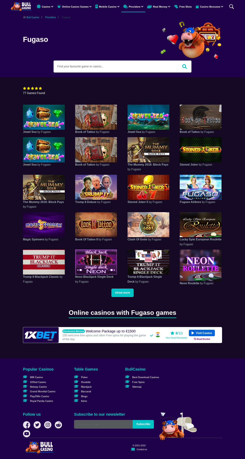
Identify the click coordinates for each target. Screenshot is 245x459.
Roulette (85, 382)
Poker (84, 377)
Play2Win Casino (39, 396)
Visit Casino (203, 333)
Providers (134, 6)
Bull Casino (32, 17)
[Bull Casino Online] (21, 6)
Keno (83, 400)
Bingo (84, 396)
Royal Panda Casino (41, 400)
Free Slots (185, 6)
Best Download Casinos (145, 377)
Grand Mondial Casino (42, 391)
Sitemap (136, 386)
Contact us (142, 449)
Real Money (160, 6)
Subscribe (143, 424)
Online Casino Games (75, 6)
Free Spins (138, 382)
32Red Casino (37, 382)
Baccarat (85, 391)
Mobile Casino (107, 6)
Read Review (203, 339)
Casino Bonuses (210, 6)
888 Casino (36, 377)
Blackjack (86, 386)
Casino (46, 6)
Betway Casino (38, 386)
